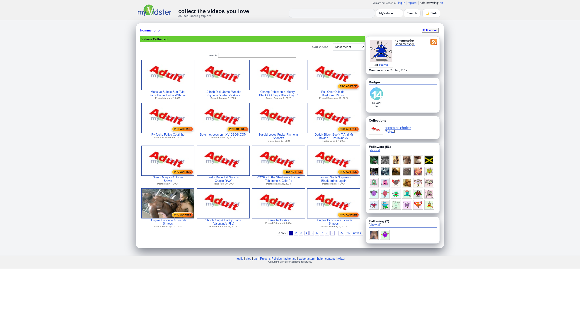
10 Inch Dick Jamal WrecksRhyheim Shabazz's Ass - (223, 93)
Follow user (430, 30)
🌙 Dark (431, 13)
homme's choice (398, 128)
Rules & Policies (271, 258)
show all (375, 150)
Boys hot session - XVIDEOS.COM (223, 134)
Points (383, 65)
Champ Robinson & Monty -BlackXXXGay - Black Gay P (278, 93)
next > (357, 233)
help (320, 258)
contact (330, 258)
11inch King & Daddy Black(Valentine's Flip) (223, 221)
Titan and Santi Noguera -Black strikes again (333, 179)
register (412, 3)
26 (348, 233)
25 (341, 233)
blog (248, 258)
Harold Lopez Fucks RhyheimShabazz (278, 136)
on (441, 3)
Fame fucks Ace (278, 220)
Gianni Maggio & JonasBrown (168, 179)
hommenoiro (150, 30)
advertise (290, 258)
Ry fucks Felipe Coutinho (167, 134)
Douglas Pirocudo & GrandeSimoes (168, 221)
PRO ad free (348, 86)
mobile (239, 258)
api (256, 258)
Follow (390, 131)
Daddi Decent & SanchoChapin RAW (223, 179)
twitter (341, 258)
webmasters (307, 258)
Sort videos (320, 47)
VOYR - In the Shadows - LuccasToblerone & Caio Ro (278, 179)
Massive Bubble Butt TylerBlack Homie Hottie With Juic (168, 93)
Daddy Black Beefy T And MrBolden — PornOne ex (334, 136)
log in (401, 3)
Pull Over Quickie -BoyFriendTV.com (333, 93)
